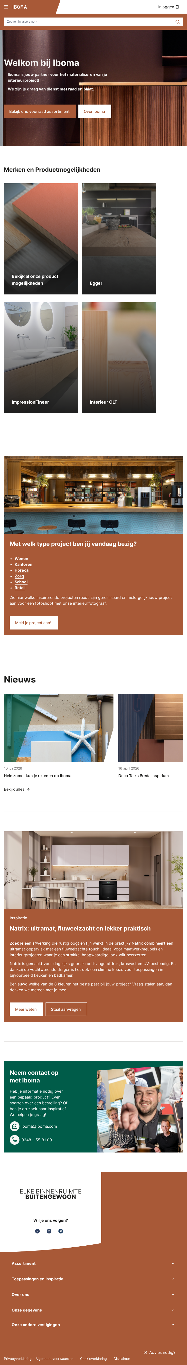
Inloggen (166, 6)
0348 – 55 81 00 (36, 1139)
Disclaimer (122, 1358)
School (21, 581)
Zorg (19, 576)
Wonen (21, 558)
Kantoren (23, 564)
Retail (20, 587)
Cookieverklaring (94, 1358)
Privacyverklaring (18, 1358)
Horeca (21, 570)
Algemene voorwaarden (55, 1358)
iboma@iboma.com (39, 1126)
